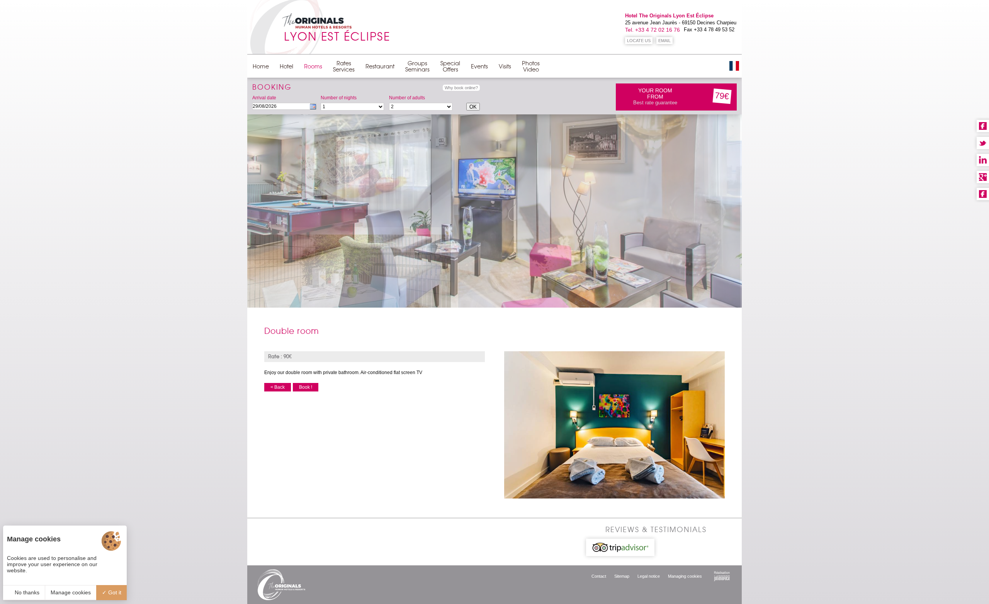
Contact (598, 576)
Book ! (305, 387)
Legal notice (648, 576)
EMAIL (664, 40)
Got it (114, 592)
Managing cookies (685, 576)
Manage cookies (71, 592)
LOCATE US (639, 40)
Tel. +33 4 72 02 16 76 (652, 30)
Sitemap (621, 576)
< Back (277, 387)
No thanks (26, 592)
